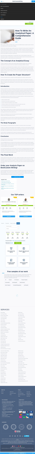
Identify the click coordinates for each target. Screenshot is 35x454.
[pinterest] (18, 436)
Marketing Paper (3, 347)
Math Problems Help (4, 338)
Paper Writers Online (4, 355)
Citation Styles (20, 321)
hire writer (9, 217)
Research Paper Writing (4, 315)
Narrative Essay (3, 379)
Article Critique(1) (7, 285)
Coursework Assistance (21, 341)
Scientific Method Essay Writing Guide (6, 182)
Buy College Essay (21, 315)
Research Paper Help (21, 330)
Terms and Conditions (21, 393)
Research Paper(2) (24, 279)
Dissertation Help (20, 355)
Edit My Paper (20, 312)
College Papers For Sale (22, 336)
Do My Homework (3, 361)
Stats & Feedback (13, 223)
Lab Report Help (3, 335)
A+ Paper (19, 338)
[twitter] (15, 436)
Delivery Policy (28, 393)
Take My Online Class (4, 382)
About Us (2, 223)
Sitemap (2, 393)
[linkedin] (23, 436)
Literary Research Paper (22, 373)
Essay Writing (3, 312)
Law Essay (2, 376)
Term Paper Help (3, 341)
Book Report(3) (14, 282)
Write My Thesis (20, 339)
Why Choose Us (4, 12)
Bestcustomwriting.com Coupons (6, 348)
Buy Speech (2, 370)
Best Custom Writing (5, 6)
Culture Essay (20, 318)
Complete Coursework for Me (5, 344)
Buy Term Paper (3, 339)
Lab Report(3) (26, 285)
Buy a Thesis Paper (4, 364)
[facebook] (13, 436)
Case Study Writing (3, 318)
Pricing (18, 223)
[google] (10, 436)
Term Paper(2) (16, 279)
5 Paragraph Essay (21, 324)
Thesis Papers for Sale (21, 379)
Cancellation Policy (29, 394)
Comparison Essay (3, 367)
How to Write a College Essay (22, 364)
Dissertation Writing (4, 327)
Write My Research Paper (22, 333)
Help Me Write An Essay (21, 327)
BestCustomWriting (17, 1)
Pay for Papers (20, 361)
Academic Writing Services (22, 376)
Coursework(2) (7, 282)
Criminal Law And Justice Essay (23, 358)
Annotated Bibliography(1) (17, 285)
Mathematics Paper (3, 358)
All (5, 279)
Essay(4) (10, 279)
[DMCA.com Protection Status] (25, 436)
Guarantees (7, 223)
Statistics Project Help (4, 336)
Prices (2, 8)
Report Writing (20, 370)
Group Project (3, 333)
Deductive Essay (3, 373)
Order (33, 1)
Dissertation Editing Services (5, 345)
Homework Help (20, 335)
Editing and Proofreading (4, 330)
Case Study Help (3, 342)
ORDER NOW (29, 23)
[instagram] (20, 436)
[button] (3, 296)
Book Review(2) (22, 282)
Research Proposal (3, 324)
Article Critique (3, 321)
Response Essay (20, 352)
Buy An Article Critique (4, 352)
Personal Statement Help (22, 367)
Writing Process (4, 10)
